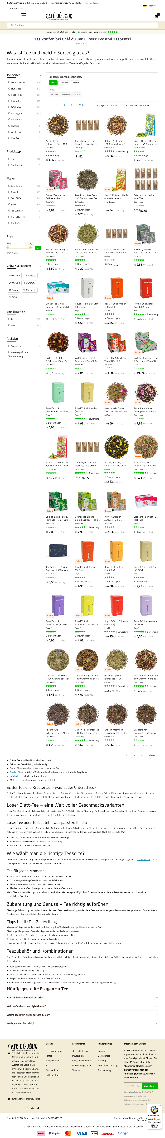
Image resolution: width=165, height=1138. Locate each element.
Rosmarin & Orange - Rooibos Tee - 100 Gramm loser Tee (57, 251)
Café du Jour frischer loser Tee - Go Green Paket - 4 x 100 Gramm (87, 464)
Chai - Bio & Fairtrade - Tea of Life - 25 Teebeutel (116, 359)
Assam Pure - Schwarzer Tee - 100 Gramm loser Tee (56, 731)
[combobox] (82, 25)
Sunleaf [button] (14, 204)
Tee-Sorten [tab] (13, 75)
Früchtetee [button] (16, 107)
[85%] (80, 686)
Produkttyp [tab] (14, 151)
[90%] (109, 151)
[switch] (154, 1126)
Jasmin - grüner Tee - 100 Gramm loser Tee (86, 197)
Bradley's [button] (15, 223)
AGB (140, 1118)
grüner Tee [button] (16, 88)
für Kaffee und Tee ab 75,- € (27, 2)
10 (142, 581)
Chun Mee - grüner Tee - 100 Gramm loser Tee (87, 677)
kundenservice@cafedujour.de (26, 1098)
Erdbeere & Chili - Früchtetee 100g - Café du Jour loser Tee (58, 359)
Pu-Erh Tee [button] (16, 119)
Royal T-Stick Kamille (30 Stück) (86, 410)
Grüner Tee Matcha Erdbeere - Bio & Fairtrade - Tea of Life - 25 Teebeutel (58, 197)
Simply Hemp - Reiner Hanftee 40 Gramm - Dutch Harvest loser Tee (146, 142)
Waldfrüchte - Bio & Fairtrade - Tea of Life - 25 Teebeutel (87, 359)
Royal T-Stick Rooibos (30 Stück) (86, 568)
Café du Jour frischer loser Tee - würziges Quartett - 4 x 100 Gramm (85, 142)
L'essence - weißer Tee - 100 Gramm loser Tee (58, 677)
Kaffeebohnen (52, 1060)
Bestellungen (104, 1055)
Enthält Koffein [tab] (16, 311)
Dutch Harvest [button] (18, 217)
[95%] (80, 260)
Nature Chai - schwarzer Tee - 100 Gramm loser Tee (56, 142)
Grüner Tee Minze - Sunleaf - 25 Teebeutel (57, 305)
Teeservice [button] (16, 346)
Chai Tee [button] (15, 138)
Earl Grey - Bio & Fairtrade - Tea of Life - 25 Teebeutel (145, 251)
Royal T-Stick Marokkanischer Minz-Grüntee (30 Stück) (57, 410)
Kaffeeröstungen (54, 1075)
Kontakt (102, 1051)
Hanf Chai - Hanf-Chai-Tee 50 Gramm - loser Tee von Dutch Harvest (58, 464)
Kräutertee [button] (16, 101)
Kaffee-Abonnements (82, 1060)
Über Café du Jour (80, 1051)
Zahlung (102, 1060)
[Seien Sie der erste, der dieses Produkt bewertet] (80, 151)
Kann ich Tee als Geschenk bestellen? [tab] (25, 997)
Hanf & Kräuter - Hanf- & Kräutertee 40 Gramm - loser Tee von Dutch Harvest (116, 197)
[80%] (51, 151)
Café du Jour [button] (16, 185)
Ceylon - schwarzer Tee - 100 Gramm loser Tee (87, 731)
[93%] (109, 314)
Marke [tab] (76, 82)
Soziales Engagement (82, 1065)
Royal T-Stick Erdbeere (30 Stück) (116, 623)
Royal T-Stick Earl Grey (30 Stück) (87, 305)
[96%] (51, 632)
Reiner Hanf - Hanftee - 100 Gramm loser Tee (87, 251)
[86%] (51, 419)
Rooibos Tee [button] (16, 94)
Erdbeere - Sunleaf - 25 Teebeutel (146, 518)
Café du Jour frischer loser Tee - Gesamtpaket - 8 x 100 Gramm (145, 197)
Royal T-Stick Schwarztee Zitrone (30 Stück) (87, 623)
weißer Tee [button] (16, 132)
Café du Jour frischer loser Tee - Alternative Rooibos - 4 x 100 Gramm (115, 251)
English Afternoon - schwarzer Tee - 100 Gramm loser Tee (115, 731)
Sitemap (76, 1070)
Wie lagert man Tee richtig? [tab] (20, 1023)
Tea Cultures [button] (17, 210)
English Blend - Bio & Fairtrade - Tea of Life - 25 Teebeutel (58, 518)
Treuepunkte (78, 1055)
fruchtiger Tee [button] (17, 113)
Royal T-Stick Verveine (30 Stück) (145, 623)
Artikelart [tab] (12, 338)
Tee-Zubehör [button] (17, 165)
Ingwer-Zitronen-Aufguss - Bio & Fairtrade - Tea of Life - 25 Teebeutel (116, 518)
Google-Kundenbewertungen (94, 31)
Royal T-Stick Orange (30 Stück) (115, 568)
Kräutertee (15, 776)
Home (79, 43)
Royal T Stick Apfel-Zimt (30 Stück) (144, 305)
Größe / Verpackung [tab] (19, 265)
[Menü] (160, 1106)
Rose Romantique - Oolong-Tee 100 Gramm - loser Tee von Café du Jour (146, 410)
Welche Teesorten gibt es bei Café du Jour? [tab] (28, 1015)
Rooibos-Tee (16, 772)
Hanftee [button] (15, 125)
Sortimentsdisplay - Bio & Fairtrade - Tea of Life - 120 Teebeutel (146, 359)
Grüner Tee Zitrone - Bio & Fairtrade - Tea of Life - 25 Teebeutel (87, 518)
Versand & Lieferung (107, 1065)
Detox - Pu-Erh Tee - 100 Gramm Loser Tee (115, 142)
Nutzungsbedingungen (133, 1104)
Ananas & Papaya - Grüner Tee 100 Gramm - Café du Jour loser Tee (116, 464)
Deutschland (151, 5)
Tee (47, 1065)
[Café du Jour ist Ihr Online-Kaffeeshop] (82, 16)
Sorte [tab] (53, 82)
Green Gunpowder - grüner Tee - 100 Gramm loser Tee (114, 677)
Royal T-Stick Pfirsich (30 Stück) (115, 305)
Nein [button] (13, 325)
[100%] (139, 151)
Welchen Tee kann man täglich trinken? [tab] (26, 1006)
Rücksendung (104, 1070)
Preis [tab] (10, 236)
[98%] (80, 577)
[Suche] (12, 25)
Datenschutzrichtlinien (133, 1100)
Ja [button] (12, 319)
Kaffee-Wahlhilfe (16, 8)
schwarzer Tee (143, 859)
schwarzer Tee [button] (18, 82)
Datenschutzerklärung (124, 1118)
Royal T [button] (14, 192)
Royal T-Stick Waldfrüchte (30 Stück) (57, 623)
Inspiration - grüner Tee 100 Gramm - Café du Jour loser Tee (146, 677)
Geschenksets (53, 1070)
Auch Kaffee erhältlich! (66, 2)
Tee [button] (12, 159)
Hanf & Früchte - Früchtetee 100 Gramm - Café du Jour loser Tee (146, 464)
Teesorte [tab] (64, 82)
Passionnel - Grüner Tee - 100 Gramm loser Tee (116, 410)
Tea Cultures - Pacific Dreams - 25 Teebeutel (57, 568)
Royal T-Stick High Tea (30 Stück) (145, 568)
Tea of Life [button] (16, 198)
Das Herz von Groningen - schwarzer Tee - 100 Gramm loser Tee (145, 731)
